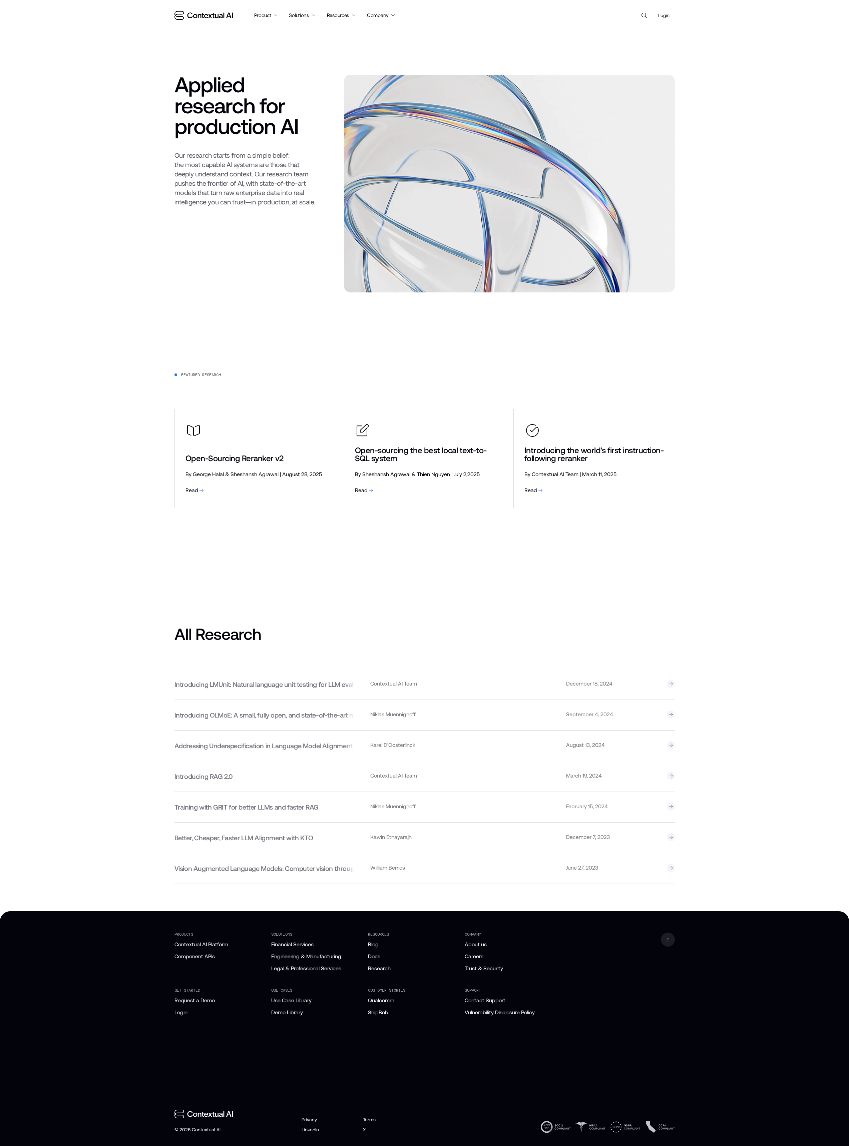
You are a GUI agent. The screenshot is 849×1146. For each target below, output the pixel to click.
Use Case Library (291, 1000)
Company (377, 15)
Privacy (309, 1119)
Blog (373, 944)
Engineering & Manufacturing (306, 956)
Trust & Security (484, 968)
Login (664, 15)
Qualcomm (381, 1000)
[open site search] (644, 15)
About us (476, 944)
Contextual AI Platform (201, 944)
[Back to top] (668, 940)
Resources (338, 15)
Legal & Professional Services (306, 968)
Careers (474, 956)
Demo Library (287, 1012)
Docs (374, 956)
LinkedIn (310, 1129)
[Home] (203, 15)
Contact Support (485, 1000)
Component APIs (194, 956)
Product (262, 15)
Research (379, 968)
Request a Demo (194, 1000)
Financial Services (292, 944)
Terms (369, 1119)
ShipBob (378, 1012)
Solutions (299, 15)
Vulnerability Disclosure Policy (500, 1012)
